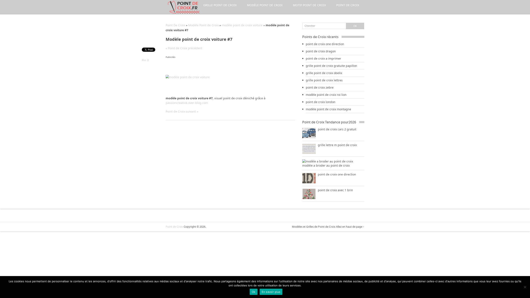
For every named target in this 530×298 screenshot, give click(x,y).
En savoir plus (271, 291)
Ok (253, 291)
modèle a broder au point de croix (326, 165)
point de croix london (320, 102)
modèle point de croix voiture (242, 25)
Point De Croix (175, 25)
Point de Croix (347, 5)
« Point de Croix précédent (184, 48)
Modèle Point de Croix (265, 5)
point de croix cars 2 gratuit (337, 129)
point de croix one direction (325, 44)
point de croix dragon (321, 51)
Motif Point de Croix (309, 5)
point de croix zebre (320, 87)
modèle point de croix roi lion (326, 95)
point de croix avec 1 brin (335, 190)
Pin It (145, 60)
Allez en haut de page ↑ (350, 226)
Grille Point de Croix (220, 5)
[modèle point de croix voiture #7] (188, 77)
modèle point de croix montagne (328, 109)
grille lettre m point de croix (337, 145)
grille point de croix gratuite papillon (331, 66)
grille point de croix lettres (324, 80)
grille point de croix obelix (324, 73)
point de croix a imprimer (323, 58)
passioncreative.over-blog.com (187, 103)
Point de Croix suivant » (182, 111)
